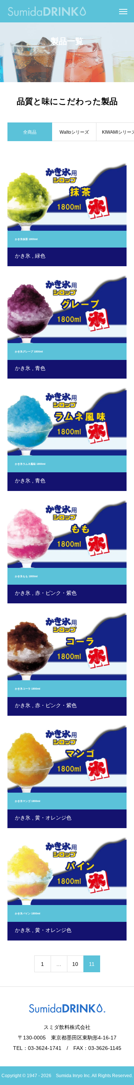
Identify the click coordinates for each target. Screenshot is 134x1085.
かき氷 (23, 256)
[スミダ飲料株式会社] (47, 11)
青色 (40, 368)
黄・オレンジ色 (53, 818)
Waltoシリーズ (74, 132)
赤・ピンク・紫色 (56, 593)
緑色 (40, 256)
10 (75, 964)
